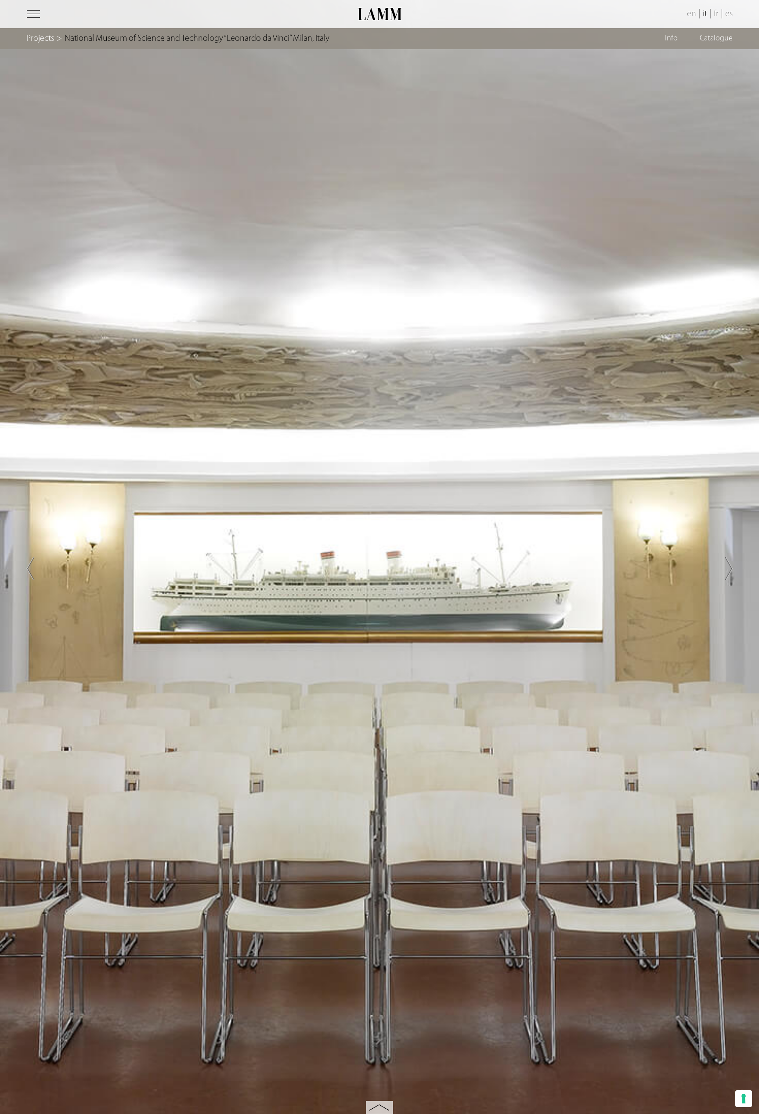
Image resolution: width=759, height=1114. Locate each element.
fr (716, 14)
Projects (40, 38)
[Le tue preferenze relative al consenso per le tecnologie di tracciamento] (743, 1098)
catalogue (716, 39)
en (691, 14)
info (671, 39)
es (729, 14)
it (705, 14)
